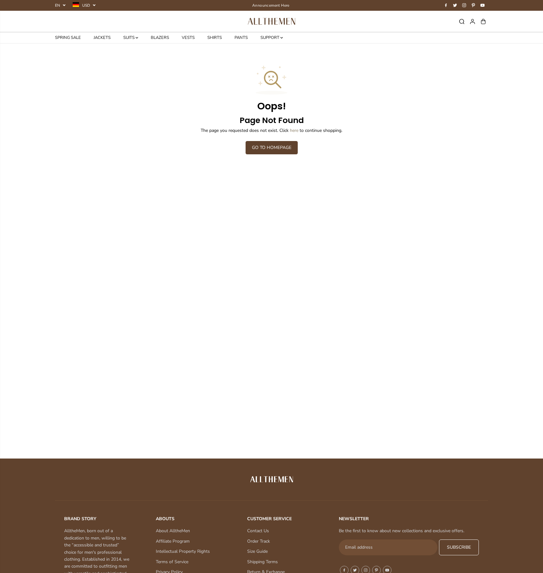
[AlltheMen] (271, 21)
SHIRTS (214, 37)
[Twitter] (455, 5)
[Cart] (483, 21)
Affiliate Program (173, 541)
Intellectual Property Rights (183, 551)
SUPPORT (270, 37)
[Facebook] (446, 5)
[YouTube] (482, 5)
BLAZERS (160, 37)
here (294, 130)
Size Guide (257, 551)
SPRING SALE (68, 37)
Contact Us (258, 531)
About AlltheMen (173, 531)
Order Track (258, 541)
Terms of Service (172, 562)
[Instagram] (464, 5)
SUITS (129, 37)
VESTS (188, 37)
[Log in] (472, 21)
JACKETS (102, 37)
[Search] (462, 21)
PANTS (241, 37)
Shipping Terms (262, 562)
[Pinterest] (473, 5)
